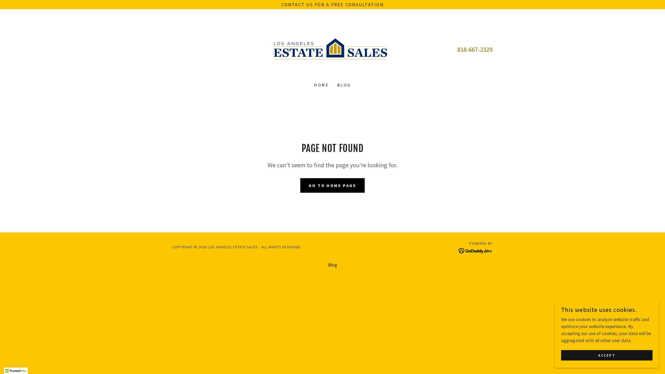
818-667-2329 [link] (475, 49)
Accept (606, 355)
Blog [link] (344, 85)
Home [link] (321, 85)
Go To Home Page (332, 185)
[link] (333, 49)
